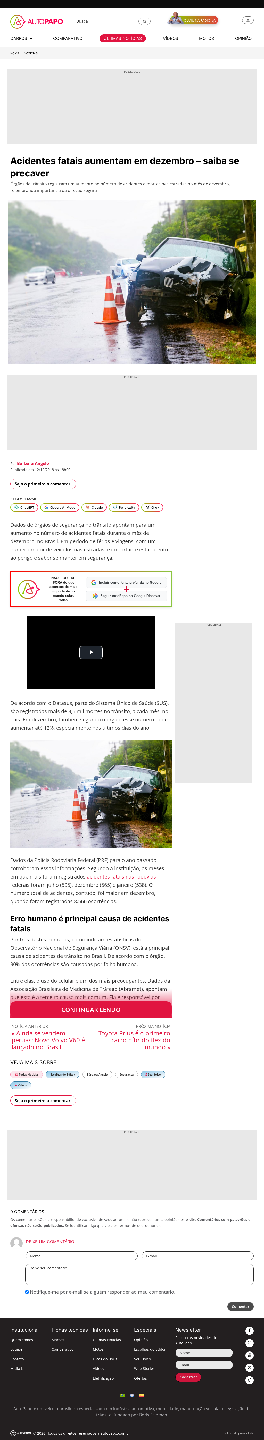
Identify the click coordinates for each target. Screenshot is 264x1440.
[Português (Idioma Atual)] (122, 1394)
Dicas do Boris (105, 1359)
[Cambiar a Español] (142, 1394)
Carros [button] (19, 38)
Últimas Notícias (107, 1339)
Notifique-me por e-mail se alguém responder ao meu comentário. (102, 1292)
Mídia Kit (18, 1368)
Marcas (58, 1339)
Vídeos (22, 1085)
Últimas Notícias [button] (123, 38)
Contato (17, 1359)
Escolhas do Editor (62, 1074)
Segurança (127, 1074)
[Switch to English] (132, 1394)
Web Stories (144, 1368)
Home (14, 53)
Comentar (240, 1306)
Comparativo (62, 1349)
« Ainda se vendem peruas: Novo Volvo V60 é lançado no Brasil (48, 1040)
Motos (98, 1349)
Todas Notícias (28, 1074)
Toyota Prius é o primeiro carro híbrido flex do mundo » (134, 1040)
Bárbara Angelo (33, 463)
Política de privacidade (239, 1433)
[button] (144, 21)
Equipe (16, 1349)
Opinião (141, 1339)
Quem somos (21, 1339)
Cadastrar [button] (188, 1377)
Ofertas (140, 1378)
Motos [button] (206, 38)
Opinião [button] (243, 38)
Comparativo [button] (67, 38)
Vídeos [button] (170, 38)
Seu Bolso (154, 1074)
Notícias (31, 53)
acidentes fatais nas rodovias (121, 876)
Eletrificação (103, 1378)
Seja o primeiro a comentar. (43, 484)
